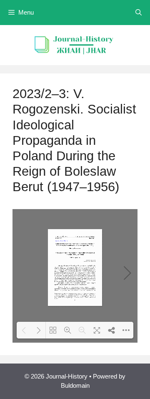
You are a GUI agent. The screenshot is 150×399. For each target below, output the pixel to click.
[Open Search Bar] (138, 12)
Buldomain (75, 385)
